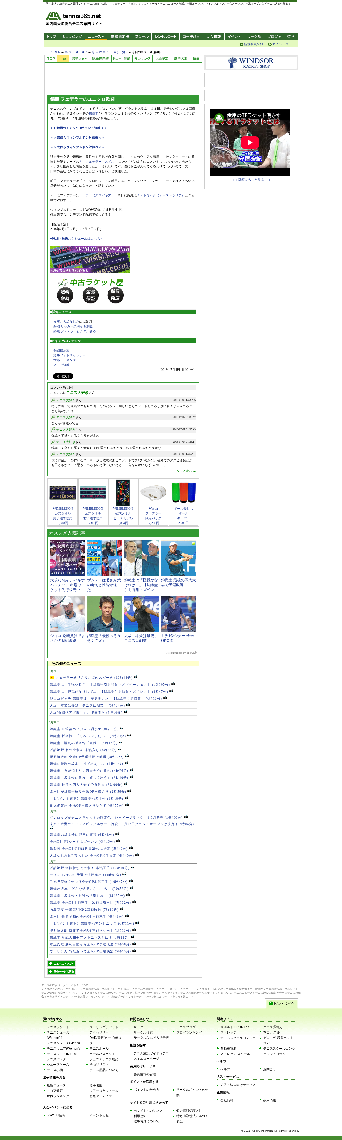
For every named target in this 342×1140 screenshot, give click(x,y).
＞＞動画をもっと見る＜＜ (251, 180)
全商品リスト (99, 1064)
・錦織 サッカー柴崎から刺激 (71, 326)
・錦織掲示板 (59, 350)
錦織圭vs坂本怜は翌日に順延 (82, 835)
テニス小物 (55, 1070)
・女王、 (56, 321)
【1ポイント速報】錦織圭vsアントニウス (92, 923)
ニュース (96, 36)
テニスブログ (186, 1027)
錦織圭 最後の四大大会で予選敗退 (86, 785)
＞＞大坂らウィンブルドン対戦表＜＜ (77, 147)
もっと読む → (186, 471)
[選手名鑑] (181, 59)
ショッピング (72, 36)
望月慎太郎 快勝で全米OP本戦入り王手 (90, 930)
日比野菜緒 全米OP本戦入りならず (87, 805)
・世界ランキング (63, 360)
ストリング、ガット (104, 1027)
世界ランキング (58, 1096)
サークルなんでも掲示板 (151, 1038)
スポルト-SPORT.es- (235, 1027)
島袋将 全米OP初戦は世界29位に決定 (89, 849)
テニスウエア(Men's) (62, 1054)
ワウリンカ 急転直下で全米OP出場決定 (90, 951)
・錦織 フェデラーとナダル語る (73, 331)
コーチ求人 (192, 36)
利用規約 (140, 1116)
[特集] (196, 59)
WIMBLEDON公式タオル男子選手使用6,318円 (63, 516)
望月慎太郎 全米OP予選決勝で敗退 (87, 757)
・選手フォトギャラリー (68, 355)
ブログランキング (189, 1032)
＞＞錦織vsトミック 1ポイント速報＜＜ (78, 128)
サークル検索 (143, 1032)
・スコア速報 (59, 365)
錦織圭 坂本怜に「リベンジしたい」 (88, 736)
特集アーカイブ (101, 1096)
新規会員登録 (253, 44)
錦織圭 (93, 113)
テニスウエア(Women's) (64, 1048)
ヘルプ (225, 1069)
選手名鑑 (96, 1085)
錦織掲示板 (119, 36)
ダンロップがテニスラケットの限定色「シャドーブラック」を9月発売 (116, 817)
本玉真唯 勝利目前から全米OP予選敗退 (90, 944)
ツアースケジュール (104, 1091)
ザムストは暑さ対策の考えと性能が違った (104, 585)
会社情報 (226, 1100)
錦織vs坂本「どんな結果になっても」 (89, 889)
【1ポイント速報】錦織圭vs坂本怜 (86, 798)
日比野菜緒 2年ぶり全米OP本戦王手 (89, 882)
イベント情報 (99, 1115)
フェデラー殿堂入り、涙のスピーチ (93, 678)
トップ (51, 36)
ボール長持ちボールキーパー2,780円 (183, 516)
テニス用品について (104, 1070)
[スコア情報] (127, 59)
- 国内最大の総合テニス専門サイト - (74, 19)
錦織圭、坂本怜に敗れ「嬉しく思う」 (89, 778)
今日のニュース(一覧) (109, 52)
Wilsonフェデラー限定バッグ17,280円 (153, 516)
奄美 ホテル (271, 1032)
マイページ (280, 44)
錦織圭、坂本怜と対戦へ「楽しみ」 (87, 896)
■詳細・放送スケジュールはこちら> (76, 239)
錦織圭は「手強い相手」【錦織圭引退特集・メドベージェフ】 (110, 685)
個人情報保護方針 (189, 1110)
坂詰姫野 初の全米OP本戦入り (83, 750)
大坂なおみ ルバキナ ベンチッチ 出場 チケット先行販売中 (67, 585)
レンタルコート (166, 36)
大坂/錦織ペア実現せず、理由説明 (86, 712)
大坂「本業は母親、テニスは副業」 (87, 705)
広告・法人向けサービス (238, 1085)
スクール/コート (141, 36)
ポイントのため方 (146, 1090)
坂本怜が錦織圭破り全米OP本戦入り (88, 792)
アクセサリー (99, 1032)
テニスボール (99, 1048)
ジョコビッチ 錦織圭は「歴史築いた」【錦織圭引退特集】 (106, 698)
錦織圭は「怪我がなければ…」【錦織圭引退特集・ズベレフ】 (109, 691)
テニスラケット (58, 1027)
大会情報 (214, 36)
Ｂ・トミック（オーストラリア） (161, 195)
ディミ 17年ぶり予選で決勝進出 (85, 875)
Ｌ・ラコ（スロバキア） (96, 195)
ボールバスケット (102, 1054)
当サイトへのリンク (148, 1110)
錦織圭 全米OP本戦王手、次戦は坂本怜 (90, 903)
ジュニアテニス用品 (104, 1059)
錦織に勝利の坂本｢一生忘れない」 (86, 764)
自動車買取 (228, 1048)
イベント (234, 36)
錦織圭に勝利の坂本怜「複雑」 (84, 743)
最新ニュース (56, 1085)
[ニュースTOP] (51, 59)
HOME (54, 52)
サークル (254, 36)
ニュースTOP (76, 52)
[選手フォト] (79, 59)
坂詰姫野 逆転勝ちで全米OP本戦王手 (90, 868)
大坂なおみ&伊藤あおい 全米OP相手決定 (92, 855)
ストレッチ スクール (235, 1054)
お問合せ (269, 1069)
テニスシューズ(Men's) (63, 1043)
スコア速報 (55, 1091)
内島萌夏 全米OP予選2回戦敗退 (84, 910)
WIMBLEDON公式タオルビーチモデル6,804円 (123, 516)
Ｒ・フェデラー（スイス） (98, 161)
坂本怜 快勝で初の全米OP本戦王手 (87, 916)
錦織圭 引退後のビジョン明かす (84, 729)
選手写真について (146, 1121)
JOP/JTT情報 (56, 1115)
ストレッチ (228, 1032)
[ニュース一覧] (63, 59)
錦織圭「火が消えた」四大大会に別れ (89, 771)
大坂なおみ (71, 321)
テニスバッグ (56, 1059)
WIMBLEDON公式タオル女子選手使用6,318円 (93, 516)
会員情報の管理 (145, 1074)
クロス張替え (272, 1027)
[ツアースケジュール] (162, 59)
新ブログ (274, 36)
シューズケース (58, 1064)
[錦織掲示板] (100, 59)
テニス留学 (291, 36)
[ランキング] (142, 59)
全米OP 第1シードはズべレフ (82, 842)
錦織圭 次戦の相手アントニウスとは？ (90, 937)
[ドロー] (116, 59)
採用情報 (269, 1100)
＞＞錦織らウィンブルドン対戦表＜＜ (77, 137)
